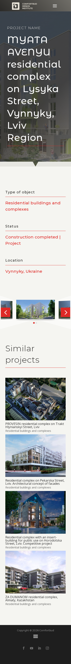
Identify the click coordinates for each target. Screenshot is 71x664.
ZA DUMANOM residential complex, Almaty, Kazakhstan (31, 598)
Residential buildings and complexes (28, 431)
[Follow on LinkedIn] (39, 648)
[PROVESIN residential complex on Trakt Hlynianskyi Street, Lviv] (35, 399)
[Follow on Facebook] (24, 648)
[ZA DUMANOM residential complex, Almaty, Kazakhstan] (35, 572)
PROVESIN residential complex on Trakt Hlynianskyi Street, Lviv (34, 425)
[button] (5, 312)
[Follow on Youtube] (31, 648)
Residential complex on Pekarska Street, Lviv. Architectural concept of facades (34, 482)
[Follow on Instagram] (47, 648)
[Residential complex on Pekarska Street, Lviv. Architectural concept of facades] (35, 455)
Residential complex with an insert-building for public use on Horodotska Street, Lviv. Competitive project (33, 540)
